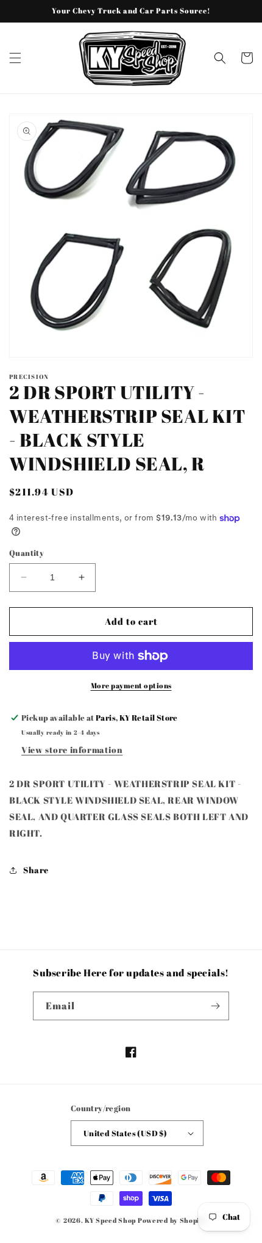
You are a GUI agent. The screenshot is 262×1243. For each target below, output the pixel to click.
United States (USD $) (125, 1133)
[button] (15, 58)
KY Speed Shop (110, 1220)
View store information (71, 749)
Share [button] (36, 870)
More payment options (131, 685)
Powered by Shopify (172, 1220)
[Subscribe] (215, 1006)
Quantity (26, 552)
